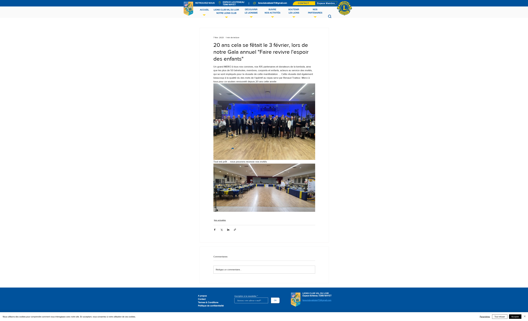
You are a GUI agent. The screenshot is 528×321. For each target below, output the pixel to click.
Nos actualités (220, 220)
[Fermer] (524, 316)
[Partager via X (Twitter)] (221, 229)
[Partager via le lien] (235, 229)
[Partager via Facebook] (214, 229)
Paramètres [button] (485, 316)
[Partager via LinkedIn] (228, 229)
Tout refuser (499, 316)
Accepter (515, 316)
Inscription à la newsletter (245, 296)
